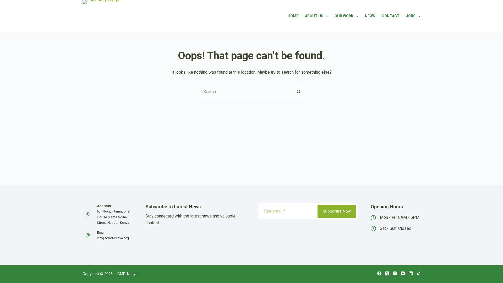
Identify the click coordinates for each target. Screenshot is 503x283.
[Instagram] (395, 273)
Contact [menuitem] (391, 16)
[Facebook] (379, 273)
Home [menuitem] (293, 16)
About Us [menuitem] (314, 16)
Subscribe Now (337, 211)
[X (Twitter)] (387, 273)
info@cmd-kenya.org (113, 238)
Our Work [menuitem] (344, 16)
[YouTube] (403, 273)
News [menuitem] (370, 16)
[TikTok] (418, 273)
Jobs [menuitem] (410, 16)
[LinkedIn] (411, 273)
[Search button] (298, 91)
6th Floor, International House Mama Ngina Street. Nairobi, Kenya (113, 217)
